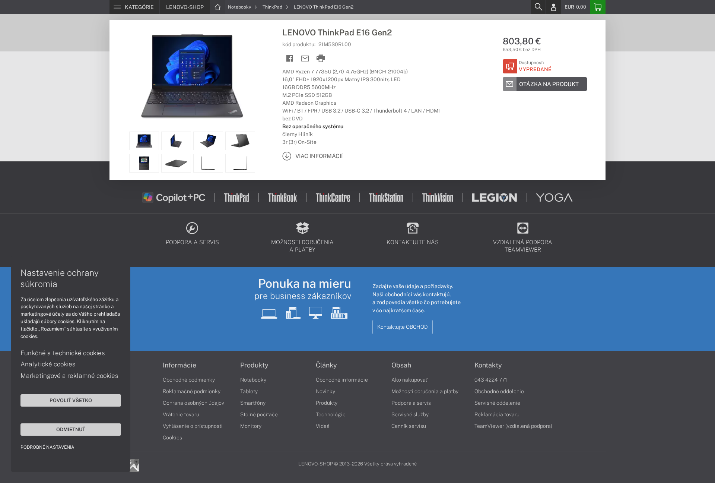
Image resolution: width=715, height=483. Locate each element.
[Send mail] (305, 58)
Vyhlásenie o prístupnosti (193, 426)
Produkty (254, 365)
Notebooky (240, 7)
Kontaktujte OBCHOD (402, 327)
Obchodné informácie (342, 380)
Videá (323, 426)
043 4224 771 (490, 380)
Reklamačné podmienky (191, 391)
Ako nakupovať (409, 380)
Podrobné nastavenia (47, 447)
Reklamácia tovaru (496, 414)
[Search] (538, 7)
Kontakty (488, 365)
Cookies (172, 438)
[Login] (553, 7)
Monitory (250, 426)
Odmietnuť (70, 429)
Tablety (249, 391)
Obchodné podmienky (189, 380)
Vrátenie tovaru (181, 414)
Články (326, 365)
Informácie (179, 365)
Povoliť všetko (71, 400)
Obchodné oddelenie (499, 391)
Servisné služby (410, 414)
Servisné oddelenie (497, 403)
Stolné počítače (259, 414)
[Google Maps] (132, 465)
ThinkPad (273, 7)
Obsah (401, 365)
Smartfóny (253, 403)
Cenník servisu (408, 426)
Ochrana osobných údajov (193, 403)
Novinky (325, 391)
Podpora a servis (411, 403)
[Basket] (598, 7)
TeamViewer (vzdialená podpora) (513, 426)
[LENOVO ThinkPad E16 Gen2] (192, 76)
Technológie (331, 414)
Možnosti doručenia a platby (424, 391)
